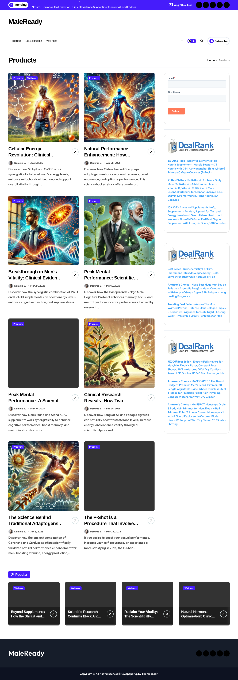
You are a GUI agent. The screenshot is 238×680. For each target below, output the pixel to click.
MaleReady (25, 21)
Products (16, 40)
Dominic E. (20, 162)
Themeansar (150, 673)
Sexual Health (33, 40)
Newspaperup (129, 673)
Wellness (51, 40)
